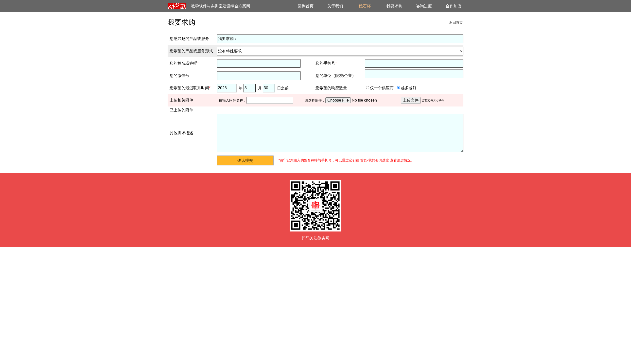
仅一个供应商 (382, 88)
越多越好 (409, 88)
